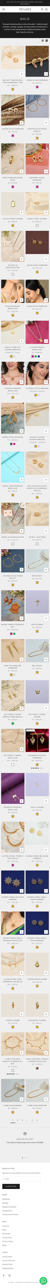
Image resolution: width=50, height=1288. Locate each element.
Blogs (4, 1245)
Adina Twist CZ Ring (37, 219)
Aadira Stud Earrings (13, 129)
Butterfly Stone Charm (37, 716)
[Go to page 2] (37, 1120)
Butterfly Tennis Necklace (13, 757)
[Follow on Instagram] (9, 1275)
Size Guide (6, 1234)
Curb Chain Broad (13, 1105)
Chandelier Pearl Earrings (37, 757)
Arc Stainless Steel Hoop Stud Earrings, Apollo (37, 488)
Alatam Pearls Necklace (37, 348)
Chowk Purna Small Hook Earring (37, 898)
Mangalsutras (7, 1211)
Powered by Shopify (33, 1282)
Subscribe (11, 1186)
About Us (5, 1226)
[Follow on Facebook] (3, 1275)
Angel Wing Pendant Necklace (12, 487)
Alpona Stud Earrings (37, 388)
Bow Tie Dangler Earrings (12, 667)
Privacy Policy (7, 1257)
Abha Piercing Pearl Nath (12, 179)
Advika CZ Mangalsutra (13, 266)
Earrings (5, 1203)
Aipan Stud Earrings (37, 306)
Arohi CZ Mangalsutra (13, 537)
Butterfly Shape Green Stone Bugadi (13, 716)
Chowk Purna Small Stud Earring (37, 939)
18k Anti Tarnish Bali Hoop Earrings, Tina (12, 81)
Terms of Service (8, 1260)
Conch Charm (13, 1020)
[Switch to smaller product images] (47, 40)
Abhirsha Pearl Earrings (37, 179)
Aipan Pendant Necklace (12, 307)
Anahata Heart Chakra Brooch (37, 438)
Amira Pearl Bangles (12, 437)
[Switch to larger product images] (43, 40)
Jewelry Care (7, 1238)
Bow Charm (37, 624)
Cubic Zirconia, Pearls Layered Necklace (37, 1060)
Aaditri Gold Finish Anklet (37, 130)
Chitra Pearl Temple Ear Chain (12, 857)
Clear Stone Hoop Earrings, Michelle (13, 980)
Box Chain (37, 666)
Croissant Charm (37, 1020)
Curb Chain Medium (37, 1105)
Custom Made (7, 1241)
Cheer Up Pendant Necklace (13, 808)
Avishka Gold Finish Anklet (13, 577)
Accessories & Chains (10, 1214)
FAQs (4, 1230)
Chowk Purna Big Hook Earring (37, 857)
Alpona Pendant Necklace (12, 389)
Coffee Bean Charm (37, 979)
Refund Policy (7, 1264)
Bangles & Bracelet (9, 1207)
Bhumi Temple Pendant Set (12, 626)
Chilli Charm (37, 807)
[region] (25, 1143)
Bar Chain (37, 576)
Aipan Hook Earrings (37, 265)
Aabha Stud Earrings (37, 80)
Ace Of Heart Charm (13, 219)
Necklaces (6, 1199)
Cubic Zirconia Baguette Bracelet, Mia (13, 1061)
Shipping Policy (7, 1268)
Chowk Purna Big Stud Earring (13, 898)
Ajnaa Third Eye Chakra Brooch (13, 348)
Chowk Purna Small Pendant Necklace (13, 939)
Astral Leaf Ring (37, 537)
